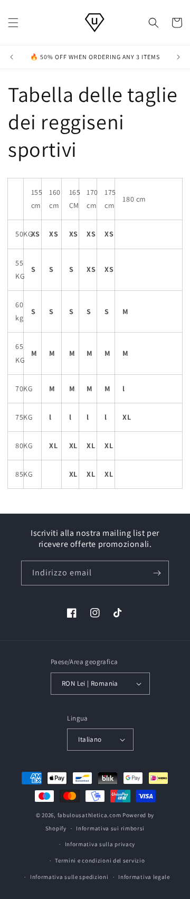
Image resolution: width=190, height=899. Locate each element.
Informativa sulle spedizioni (69, 877)
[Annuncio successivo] (178, 57)
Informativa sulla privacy (100, 844)
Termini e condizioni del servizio (100, 860)
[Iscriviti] (156, 573)
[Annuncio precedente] (11, 57)
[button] (13, 22)
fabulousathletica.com (89, 815)
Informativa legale (144, 877)
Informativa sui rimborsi (110, 828)
